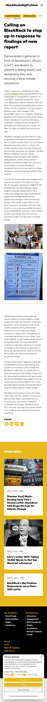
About (7, 642)
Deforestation (12, 619)
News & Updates (12, 648)
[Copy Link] (16, 424)
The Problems (10, 613)
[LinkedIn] (11, 424)
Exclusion (31, 616)
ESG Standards (34, 622)
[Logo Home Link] (21, 6)
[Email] (6, 424)
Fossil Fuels (10, 616)
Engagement (33, 619)
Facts (6, 645)
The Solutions (31, 613)
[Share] (21, 424)
